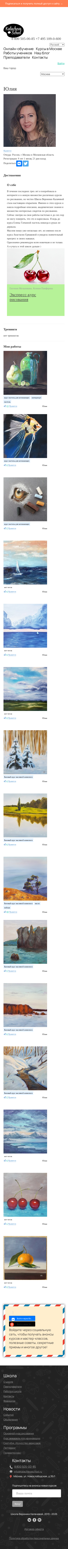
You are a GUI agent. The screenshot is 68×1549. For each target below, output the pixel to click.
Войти (61, 63)
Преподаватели (16, 57)
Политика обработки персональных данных (34, 1538)
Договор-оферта (34, 1529)
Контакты (40, 57)
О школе (8, 1381)
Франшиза (9, 1401)
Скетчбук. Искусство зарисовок (22, 1443)
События (8, 1414)
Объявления (10, 1419)
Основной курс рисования (18, 1433)
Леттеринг (9, 1447)
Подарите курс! (12, 1452)
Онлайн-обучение (18, 48)
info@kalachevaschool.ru (28, 1471)
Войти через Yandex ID (26, 1324)
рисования (23, 297)
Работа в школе (12, 1391)
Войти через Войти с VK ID (26, 1318)
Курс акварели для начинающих (21, 1438)
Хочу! (17, 1503)
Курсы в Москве (49, 49)
